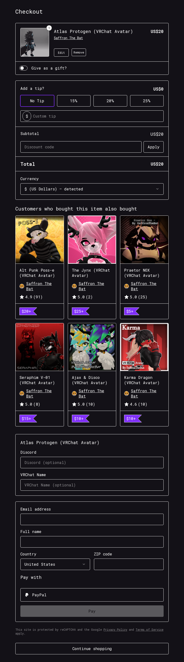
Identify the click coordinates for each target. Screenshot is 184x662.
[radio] (92, 595)
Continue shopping (92, 648)
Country (28, 553)
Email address (35, 508)
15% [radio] (73, 100)
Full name (30, 531)
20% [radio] (110, 100)
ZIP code (103, 553)
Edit (61, 52)
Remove (79, 52)
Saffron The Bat (68, 38)
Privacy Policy (115, 629)
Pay (92, 611)
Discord (28, 452)
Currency (29, 178)
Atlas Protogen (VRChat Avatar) (93, 31)
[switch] (23, 68)
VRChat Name (33, 474)
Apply (154, 146)
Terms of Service (149, 629)
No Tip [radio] (37, 100)
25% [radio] (146, 100)
